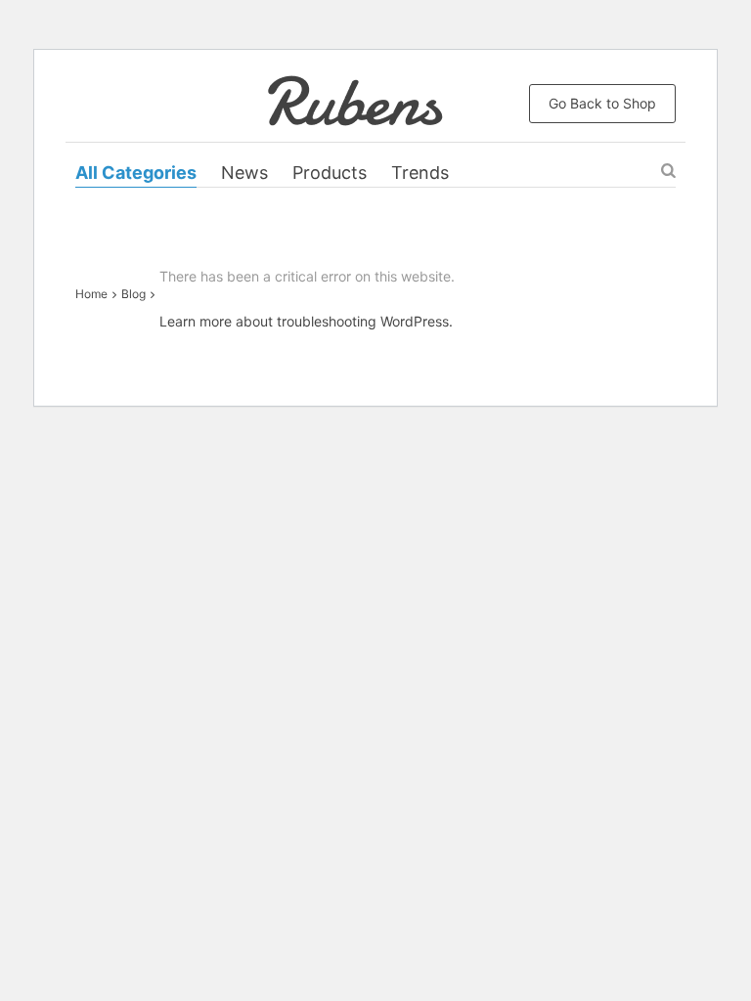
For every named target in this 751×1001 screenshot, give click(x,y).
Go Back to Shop (602, 103)
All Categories (136, 172)
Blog (133, 293)
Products (329, 172)
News (244, 172)
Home (91, 293)
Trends (420, 172)
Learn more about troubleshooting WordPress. (306, 321)
